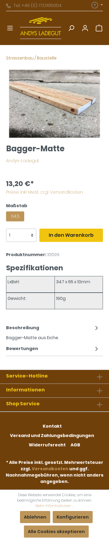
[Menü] (10, 28)
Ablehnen (35, 517)
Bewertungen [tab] (22, 349)
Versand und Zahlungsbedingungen (52, 435)
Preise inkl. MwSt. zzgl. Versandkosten (44, 192)
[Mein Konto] (85, 28)
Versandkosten (50, 469)
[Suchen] (71, 28)
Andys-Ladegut (22, 161)
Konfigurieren (73, 517)
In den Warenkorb (71, 235)
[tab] (53, 331)
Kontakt (52, 426)
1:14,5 (15, 216)
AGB (75, 445)
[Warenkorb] (99, 28)
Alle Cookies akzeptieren (56, 532)
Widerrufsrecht (47, 445)
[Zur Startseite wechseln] (40, 28)
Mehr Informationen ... (54, 505)
